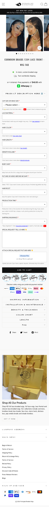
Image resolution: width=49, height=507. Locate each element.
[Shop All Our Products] (24, 377)
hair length (23, 148)
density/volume (24, 160)
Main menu (9, 437)
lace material (36, 121)
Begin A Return (7, 445)
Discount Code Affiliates (10, 471)
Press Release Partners (9, 474)
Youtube (24, 109)
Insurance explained (22, 226)
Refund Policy (6, 464)
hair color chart (17, 136)
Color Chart (24, 315)
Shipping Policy (7, 453)
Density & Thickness (24, 310)
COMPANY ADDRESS (13, 429)
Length (24, 320)
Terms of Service (7, 449)
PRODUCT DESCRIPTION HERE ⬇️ (24, 93)
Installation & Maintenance (24, 305)
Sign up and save (13, 486)
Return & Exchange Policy (10, 456)
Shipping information (24, 300)
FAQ (24, 325)
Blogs (4, 478)
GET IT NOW (10, 419)
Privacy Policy (6, 467)
